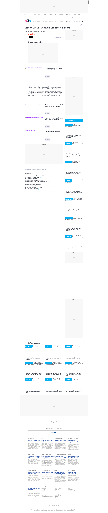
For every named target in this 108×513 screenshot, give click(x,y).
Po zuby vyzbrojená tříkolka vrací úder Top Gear (53, 69)
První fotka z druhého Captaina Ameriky (34, 180)
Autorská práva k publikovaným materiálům (37, 509)
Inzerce (60, 422)
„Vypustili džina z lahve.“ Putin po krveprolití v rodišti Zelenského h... (33, 448)
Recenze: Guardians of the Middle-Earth (34, 183)
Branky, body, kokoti (36, 488)
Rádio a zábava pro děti (71, 490)
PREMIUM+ (77, 21)
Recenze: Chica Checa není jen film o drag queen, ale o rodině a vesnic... (47, 479)
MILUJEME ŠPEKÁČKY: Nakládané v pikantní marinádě (73, 445)
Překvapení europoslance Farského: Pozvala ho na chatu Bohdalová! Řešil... (60, 448)
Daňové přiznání (57, 456)
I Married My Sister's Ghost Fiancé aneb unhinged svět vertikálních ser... (47, 476)
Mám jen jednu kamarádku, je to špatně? (72, 476)
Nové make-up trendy (62, 441)
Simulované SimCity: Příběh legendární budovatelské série (39, 186)
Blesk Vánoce (31, 440)
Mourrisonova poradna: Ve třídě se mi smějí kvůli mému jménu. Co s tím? (73, 478)
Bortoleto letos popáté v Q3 (32, 461)
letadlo (26, 169)
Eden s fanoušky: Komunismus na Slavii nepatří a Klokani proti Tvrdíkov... (34, 496)
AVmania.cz (68, 14)
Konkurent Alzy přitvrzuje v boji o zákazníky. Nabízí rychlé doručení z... (60, 464)
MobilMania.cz (61, 14)
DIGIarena (74, 14)
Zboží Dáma (43, 491)
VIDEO (34, 21)
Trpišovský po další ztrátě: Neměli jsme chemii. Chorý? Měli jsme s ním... (48, 444)
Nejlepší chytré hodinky (46, 456)
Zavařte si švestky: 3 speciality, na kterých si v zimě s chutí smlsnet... (73, 462)
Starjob (69, 488)
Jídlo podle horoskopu (75, 457)
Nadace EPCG (63, 457)
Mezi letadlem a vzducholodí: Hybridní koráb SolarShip (54, 105)
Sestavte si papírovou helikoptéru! (33, 184)
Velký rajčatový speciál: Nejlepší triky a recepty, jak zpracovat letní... (73, 464)
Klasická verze (50, 428)
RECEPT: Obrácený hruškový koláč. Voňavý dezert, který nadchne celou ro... (73, 449)
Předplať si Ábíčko (68, 18)
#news (51, 472)
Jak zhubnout (56, 440)
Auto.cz (35, 14)
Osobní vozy (43, 490)
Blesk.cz (25, 14)
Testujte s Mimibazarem (58, 488)
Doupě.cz (45, 14)
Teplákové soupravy (57, 495)
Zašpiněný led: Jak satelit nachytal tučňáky (35, 175)
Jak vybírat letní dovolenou (72, 442)
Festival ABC (74, 473)
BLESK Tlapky (31, 472)
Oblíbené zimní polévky (72, 456)
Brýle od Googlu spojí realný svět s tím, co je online (54, 118)
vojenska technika (36, 169)
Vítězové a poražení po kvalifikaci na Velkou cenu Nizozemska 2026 (34, 463)
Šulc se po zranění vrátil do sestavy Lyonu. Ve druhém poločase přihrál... (47, 448)
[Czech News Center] (56, 432)
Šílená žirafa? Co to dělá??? (31, 188)
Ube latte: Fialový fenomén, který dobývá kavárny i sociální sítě (73, 460)
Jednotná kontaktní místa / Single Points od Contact (55, 510)
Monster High (56, 489)
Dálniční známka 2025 (35, 457)
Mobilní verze (59, 428)
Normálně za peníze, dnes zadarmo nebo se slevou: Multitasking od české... (47, 465)
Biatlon (48, 440)
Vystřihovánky (69, 21)
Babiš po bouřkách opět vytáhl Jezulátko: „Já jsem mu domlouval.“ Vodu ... (33, 444)
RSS (58, 505)
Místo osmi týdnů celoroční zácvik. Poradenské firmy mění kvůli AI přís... (60, 460)
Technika (50, 21)
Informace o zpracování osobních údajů (68, 509)
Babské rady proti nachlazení (59, 473)
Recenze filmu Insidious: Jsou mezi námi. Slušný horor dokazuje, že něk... (47, 461)
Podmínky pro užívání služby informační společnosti (53, 509)
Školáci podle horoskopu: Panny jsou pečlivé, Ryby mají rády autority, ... (73, 447)
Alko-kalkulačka (31, 456)
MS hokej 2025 (44, 440)
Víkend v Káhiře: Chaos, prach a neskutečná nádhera (33, 476)
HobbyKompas (44, 495)
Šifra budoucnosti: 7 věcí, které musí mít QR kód (36, 181)
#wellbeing (48, 472)
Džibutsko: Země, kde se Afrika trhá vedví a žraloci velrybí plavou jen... (33, 478)
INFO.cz (32, 441)
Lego (55, 491)
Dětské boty (56, 496)
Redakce (54, 505)
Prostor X (30, 488)
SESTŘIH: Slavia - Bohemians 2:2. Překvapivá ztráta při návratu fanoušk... (34, 491)
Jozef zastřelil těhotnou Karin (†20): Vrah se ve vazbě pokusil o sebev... (59, 444)
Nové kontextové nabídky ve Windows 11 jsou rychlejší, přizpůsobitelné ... (47, 463)
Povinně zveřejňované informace (69, 510)
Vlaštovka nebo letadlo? (52, 131)
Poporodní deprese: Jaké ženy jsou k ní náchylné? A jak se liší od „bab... (60, 477)
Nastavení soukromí (37, 510)
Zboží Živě (43, 489)
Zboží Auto (43, 497)
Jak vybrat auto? (44, 500)
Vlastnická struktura (44, 510)
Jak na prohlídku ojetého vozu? (46, 494)
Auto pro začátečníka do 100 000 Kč (47, 496)
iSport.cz (39, 14)
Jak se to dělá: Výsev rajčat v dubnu (33, 187)
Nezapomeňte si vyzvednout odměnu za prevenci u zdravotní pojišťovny (60, 481)
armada (30, 169)
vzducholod (43, 169)
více (79, 14)
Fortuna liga (30, 489)
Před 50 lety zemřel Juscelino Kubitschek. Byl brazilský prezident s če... (34, 446)
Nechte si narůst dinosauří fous (32, 177)
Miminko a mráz (75, 441)
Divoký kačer (36, 472)
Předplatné (54, 422)
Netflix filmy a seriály (32, 473)
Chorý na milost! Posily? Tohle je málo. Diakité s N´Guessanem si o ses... (47, 446)
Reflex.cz (50, 14)
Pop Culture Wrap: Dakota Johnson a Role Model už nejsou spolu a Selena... (47, 474)
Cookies (75, 509)
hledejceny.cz (44, 488)
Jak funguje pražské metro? (31, 178)
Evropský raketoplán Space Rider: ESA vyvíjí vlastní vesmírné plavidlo (73, 480)
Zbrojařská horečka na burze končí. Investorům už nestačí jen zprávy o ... (60, 462)
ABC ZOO (38, 21)
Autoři (47, 422)
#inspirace (43, 472)
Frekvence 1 (69, 491)
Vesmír (56, 21)
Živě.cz (55, 14)
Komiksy (62, 21)
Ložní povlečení (56, 497)
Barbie (55, 490)
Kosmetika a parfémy (57, 494)
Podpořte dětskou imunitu (59, 472)
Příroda (45, 21)
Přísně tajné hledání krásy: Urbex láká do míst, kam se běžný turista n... (34, 480)
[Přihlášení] (81, 24)
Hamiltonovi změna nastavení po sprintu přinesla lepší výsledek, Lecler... (34, 460)
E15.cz (30, 14)
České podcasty (70, 489)
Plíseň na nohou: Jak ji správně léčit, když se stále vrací (60, 479)
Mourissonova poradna (72, 472)
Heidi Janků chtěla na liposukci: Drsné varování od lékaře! (60, 446)
